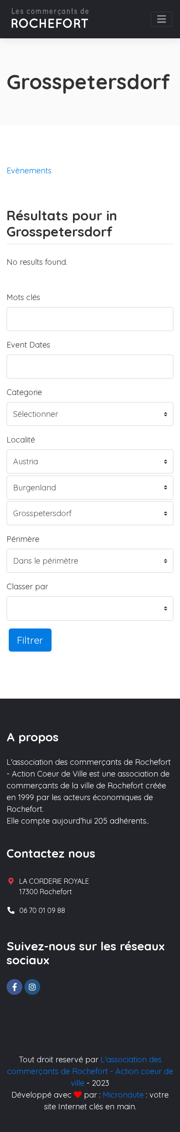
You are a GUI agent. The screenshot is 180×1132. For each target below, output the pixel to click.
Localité (21, 440)
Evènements (29, 171)
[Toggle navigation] (161, 19)
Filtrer (30, 640)
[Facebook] (14, 987)
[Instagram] (32, 987)
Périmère (23, 539)
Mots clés (23, 297)
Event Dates (28, 345)
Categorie (24, 392)
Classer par (27, 586)
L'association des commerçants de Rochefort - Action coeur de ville (90, 1071)
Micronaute (123, 1095)
